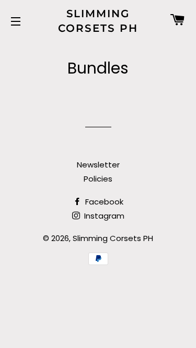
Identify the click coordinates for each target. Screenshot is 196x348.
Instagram (103, 215)
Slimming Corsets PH (98, 20)
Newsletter (98, 164)
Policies (98, 178)
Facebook (103, 201)
